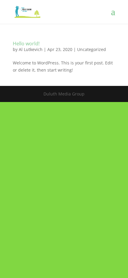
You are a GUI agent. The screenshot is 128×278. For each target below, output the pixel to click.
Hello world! (26, 43)
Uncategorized (91, 49)
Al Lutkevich (31, 49)
